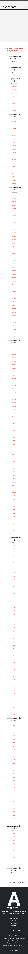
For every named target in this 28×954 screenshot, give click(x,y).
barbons (14, 135)
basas (14, 368)
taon (14, 697)
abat (14, 545)
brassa (14, 239)
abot (14, 548)
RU (19, 930)
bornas (14, 226)
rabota (14, 270)
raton (14, 451)
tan (14, 811)
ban (14, 742)
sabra (14, 482)
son (14, 805)
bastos (14, 222)
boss (14, 597)
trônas (14, 336)
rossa (14, 468)
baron (14, 364)
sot (14, 808)
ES (14, 930)
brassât (14, 156)
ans (14, 729)
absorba (14, 121)
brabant (14, 145)
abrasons (14, 86)
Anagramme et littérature (14, 943)
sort (14, 683)
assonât (14, 128)
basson (14, 219)
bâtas (14, 396)
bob (14, 760)
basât (14, 371)
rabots (14, 274)
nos (14, 770)
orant (14, 413)
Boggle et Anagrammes (14, 940)
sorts (14, 503)
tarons (14, 333)
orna (14, 621)
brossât (14, 159)
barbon (14, 201)
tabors (14, 329)
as (14, 836)
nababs (14, 253)
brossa (14, 246)
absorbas (14, 89)
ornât (14, 420)
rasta (14, 440)
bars (14, 569)
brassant (14, 107)
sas (14, 801)
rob (14, 791)
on (14, 847)
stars (14, 506)
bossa (14, 385)
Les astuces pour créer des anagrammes (14, 945)
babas (14, 354)
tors (14, 707)
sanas (14, 485)
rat (14, 787)
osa (14, 780)
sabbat (14, 302)
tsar (14, 711)
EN (11, 930)
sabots (14, 308)
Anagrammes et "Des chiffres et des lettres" (14, 938)
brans (14, 389)
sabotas (14, 176)
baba (14, 559)
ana (14, 725)
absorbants (14, 64)
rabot (14, 434)
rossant (14, 170)
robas (14, 454)
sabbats (14, 173)
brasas (14, 236)
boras (14, 375)
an (14, 833)
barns (14, 361)
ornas (14, 416)
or (14, 850)
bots (14, 600)
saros (14, 489)
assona (14, 195)
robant (14, 291)
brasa (14, 392)
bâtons (14, 250)
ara (14, 732)
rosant (14, 295)
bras (14, 607)
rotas (14, 475)
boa (14, 756)
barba (14, 358)
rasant (14, 277)
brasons (14, 152)
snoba (14, 492)
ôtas (14, 714)
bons (14, 586)
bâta (14, 610)
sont (14, 676)
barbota (14, 139)
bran (14, 604)
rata (14, 635)
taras (14, 523)
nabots (14, 257)
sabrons (14, 183)
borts (14, 382)
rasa (14, 631)
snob (14, 669)
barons (14, 208)
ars (14, 736)
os (14, 854)
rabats (14, 267)
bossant (14, 142)
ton (14, 818)
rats (14, 638)
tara (14, 700)
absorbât (14, 93)
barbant (14, 132)
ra (14, 857)
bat (14, 753)
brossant (14, 110)
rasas (14, 437)
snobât (14, 319)
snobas (14, 315)
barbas (14, 198)
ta (14, 864)
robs (14, 645)
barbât (14, 205)
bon (14, 763)
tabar (14, 513)
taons (14, 520)
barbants (14, 96)
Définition (14, 923)
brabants (14, 103)
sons (14, 673)
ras (14, 784)
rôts (14, 659)
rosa (14, 648)
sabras (14, 312)
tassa (14, 527)
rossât (14, 298)
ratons (14, 288)
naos (14, 614)
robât (14, 458)
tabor (14, 516)
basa (14, 572)
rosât (14, 472)
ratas (14, 447)
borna (14, 378)
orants (14, 260)
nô (14, 843)
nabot (14, 406)
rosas (14, 461)
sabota (14, 305)
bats (14, 576)
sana (14, 662)
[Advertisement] (14, 27)
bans (14, 562)
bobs (14, 583)
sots (14, 686)
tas (14, 815)
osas (14, 624)
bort (14, 593)
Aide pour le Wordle (14, 936)
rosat (14, 465)
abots (14, 351)
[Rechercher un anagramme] (24, 6)
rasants (14, 166)
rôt (14, 798)
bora (14, 590)
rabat (14, 430)
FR (8, 930)
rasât (14, 444)
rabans (14, 264)
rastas (14, 284)
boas (14, 579)
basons (14, 215)
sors (14, 679)
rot (14, 794)
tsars (14, 534)
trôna (14, 530)
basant (14, 212)
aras (14, 552)
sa (14, 861)
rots (14, 655)
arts (14, 555)
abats (14, 347)
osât (14, 628)
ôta (14, 822)
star (14, 690)
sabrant (14, 180)
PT (16, 930)
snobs (14, 496)
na (14, 840)
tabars (14, 326)
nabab (14, 402)
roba (14, 642)
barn (14, 566)
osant (14, 423)
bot (14, 767)
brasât (14, 243)
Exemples (14, 925)
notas (14, 409)
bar (14, 746)
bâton (14, 399)
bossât (14, 233)
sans (14, 666)
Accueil (14, 921)
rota (14, 652)
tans (14, 693)
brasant (14, 149)
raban (14, 427)
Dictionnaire (14, 928)
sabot (14, 478)
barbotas (14, 100)
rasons (14, 281)
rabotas (14, 163)
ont (14, 773)
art (14, 739)
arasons (14, 125)
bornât (14, 229)
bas (14, 749)
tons (14, 704)
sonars (14, 322)
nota (14, 617)
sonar (14, 499)
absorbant (14, 75)
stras (14, 509)
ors (14, 777)
